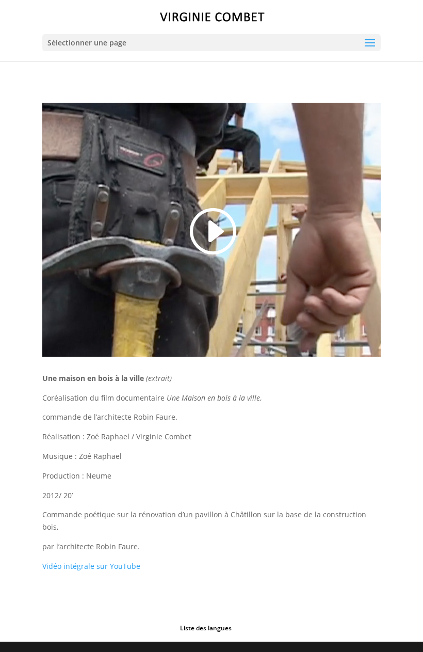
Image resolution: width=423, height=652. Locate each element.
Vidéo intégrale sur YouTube (91, 566)
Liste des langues (206, 628)
